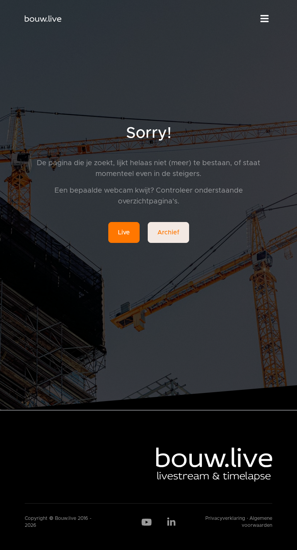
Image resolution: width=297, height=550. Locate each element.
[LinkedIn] (171, 522)
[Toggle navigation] (264, 18)
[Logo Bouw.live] (43, 18)
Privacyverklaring (225, 518)
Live (124, 232)
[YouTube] (146, 522)
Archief (168, 232)
